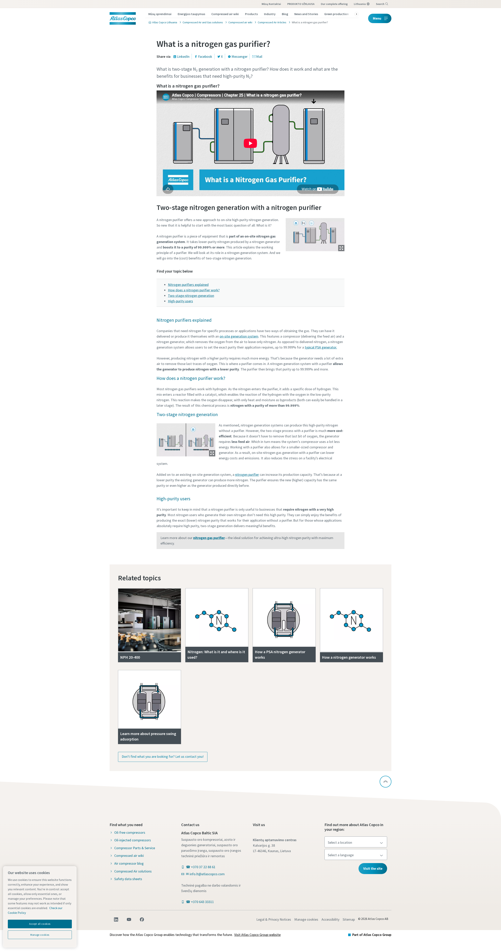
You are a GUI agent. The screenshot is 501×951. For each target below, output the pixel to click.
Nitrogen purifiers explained (188, 284)
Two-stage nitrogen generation (191, 295)
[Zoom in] (315, 233)
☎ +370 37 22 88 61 (200, 867)
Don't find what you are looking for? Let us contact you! (163, 756)
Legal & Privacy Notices (273, 919)
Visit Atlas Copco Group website (257, 934)
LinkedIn (183, 56)
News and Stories (306, 14)
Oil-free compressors (129, 832)
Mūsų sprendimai (159, 14)
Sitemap (349, 919)
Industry (270, 14)
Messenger (240, 56)
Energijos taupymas (191, 14)
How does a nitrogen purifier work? (194, 290)
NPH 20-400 (130, 657)
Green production (336, 14)
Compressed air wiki (225, 14)
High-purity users (180, 301)
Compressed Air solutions (133, 871)
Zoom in (341, 248)
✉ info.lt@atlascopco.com (205, 874)
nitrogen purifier (247, 474)
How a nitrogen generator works (349, 657)
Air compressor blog (129, 863)
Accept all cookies (39, 924)
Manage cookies (306, 919)
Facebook (205, 56)
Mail (259, 56)
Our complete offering (334, 4)
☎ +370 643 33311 (200, 902)
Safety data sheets (128, 879)
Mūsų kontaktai (271, 4)
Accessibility (330, 919)
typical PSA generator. (321, 347)
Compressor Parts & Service (134, 848)
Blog (285, 14)
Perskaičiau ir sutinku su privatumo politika (242, 258)
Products (251, 14)
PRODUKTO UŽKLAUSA (300, 4)
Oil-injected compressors (132, 840)
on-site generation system (239, 336)
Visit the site (372, 868)
